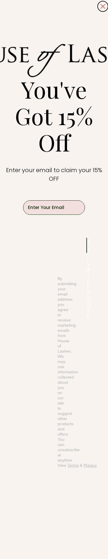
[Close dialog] (103, 6)
